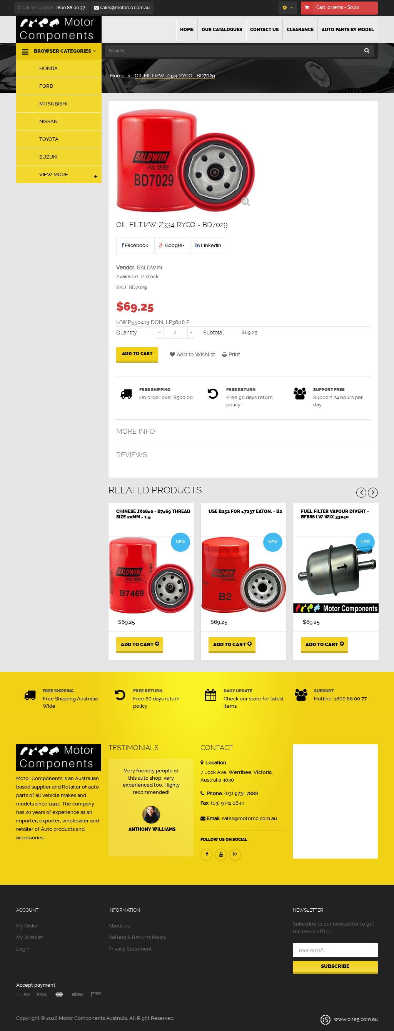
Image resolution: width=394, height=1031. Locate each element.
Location (215, 762)
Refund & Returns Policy (137, 937)
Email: (214, 818)
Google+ (174, 245)
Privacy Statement (130, 949)
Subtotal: (214, 332)
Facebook (136, 245)
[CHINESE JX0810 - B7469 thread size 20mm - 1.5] (151, 574)
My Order (27, 926)
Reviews (131, 455)
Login (23, 949)
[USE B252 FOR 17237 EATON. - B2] (243, 574)
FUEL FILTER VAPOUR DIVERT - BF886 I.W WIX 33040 (335, 514)
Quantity (126, 332)
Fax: (205, 803)
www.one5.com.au (355, 1020)
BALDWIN (149, 267)
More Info (135, 431)
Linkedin (210, 245)
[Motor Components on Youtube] (221, 855)
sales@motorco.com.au (124, 7)
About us (119, 926)
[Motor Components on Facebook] (206, 855)
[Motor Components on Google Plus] (235, 855)
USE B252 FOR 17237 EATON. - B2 (245, 511)
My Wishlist (29, 937)
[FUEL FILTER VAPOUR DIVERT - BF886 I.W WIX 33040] (336, 574)
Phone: (214, 793)
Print (233, 354)
